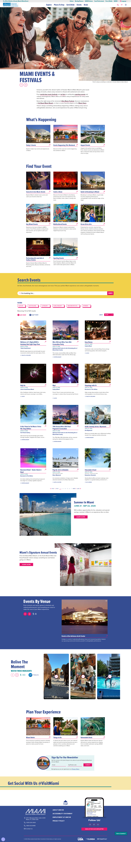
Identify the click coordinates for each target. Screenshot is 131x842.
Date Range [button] (32, 306)
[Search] (110, 293)
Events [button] (79, 4)
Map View (35, 315)
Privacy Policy (75, 769)
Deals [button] (86, 4)
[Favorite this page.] (21, 85)
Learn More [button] (80, 517)
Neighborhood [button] (72, 306)
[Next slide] (29, 614)
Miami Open (82, 103)
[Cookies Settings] (3, 839)
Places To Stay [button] (59, 4)
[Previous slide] (25, 614)
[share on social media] (25, 85)
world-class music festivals (48, 94)
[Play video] (56, 676)
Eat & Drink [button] (70, 4)
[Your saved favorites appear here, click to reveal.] (122, 4)
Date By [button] (20, 306)
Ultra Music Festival (67, 101)
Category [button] (45, 306)
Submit (87, 765)
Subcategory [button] (57, 306)
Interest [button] (85, 306)
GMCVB (115, 1)
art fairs (63, 94)
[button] (118, 4)
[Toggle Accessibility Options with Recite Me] (126, 4)
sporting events (80, 94)
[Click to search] (20, 293)
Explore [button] (49, 4)
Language (123, 1)
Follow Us (36, 675)
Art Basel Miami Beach (45, 103)
